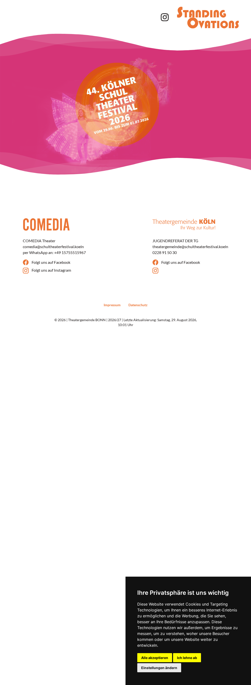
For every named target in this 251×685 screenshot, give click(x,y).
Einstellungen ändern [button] (159, 668)
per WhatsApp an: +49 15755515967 (54, 252)
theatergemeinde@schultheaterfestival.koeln (190, 246)
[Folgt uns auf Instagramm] (164, 17)
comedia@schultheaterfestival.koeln (53, 246)
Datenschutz (138, 305)
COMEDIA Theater (39, 240)
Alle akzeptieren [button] (154, 658)
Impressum (112, 305)
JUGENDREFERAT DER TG (175, 240)
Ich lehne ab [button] (187, 658)
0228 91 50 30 (164, 252)
